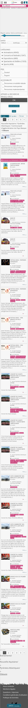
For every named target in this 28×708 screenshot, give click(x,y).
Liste (3, 116)
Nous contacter (8, 686)
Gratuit (7, 72)
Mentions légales (9, 689)
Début (3, 43)
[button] (14, 106)
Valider (14, 111)
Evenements (5, 655)
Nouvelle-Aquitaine (8, 123)
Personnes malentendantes (14, 89)
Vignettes (13, 116)
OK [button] (14, 100)
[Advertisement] (14, 20)
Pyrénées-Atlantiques (9, 668)
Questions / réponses (11, 692)
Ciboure (3, 674)
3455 (14, 705)
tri (14, 116)
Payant (7, 75)
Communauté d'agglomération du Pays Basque (13, 127)
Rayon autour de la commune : (12, 33)
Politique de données (10, 698)
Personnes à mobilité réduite (15, 83)
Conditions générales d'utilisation (15, 695)
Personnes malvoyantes (13, 86)
